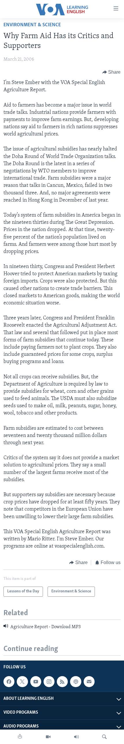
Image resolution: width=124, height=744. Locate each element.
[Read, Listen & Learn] (20, 737)
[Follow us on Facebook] (8, 681)
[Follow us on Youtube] (35, 681)
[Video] (48, 737)
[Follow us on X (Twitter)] (22, 681)
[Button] (111, 72)
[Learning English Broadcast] (76, 737)
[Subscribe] (89, 681)
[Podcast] (75, 681)
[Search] (104, 737)
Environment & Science (32, 25)
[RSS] (62, 681)
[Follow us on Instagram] (49, 681)
